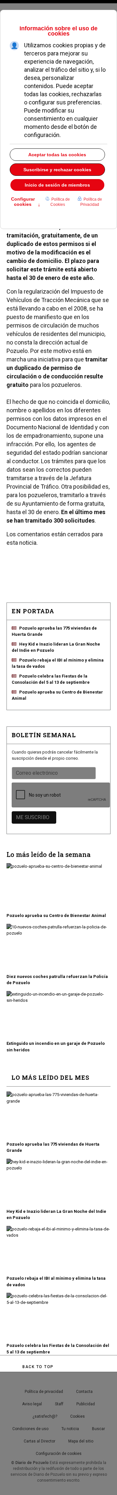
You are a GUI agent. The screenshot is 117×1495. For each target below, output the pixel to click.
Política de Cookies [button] (60, 202)
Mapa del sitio (80, 1441)
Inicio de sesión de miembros (57, 185)
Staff (59, 1404)
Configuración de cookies (59, 1453)
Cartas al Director (39, 1441)
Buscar (98, 1428)
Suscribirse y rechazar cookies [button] (57, 169)
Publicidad (85, 1404)
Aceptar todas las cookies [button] (57, 154)
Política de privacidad (44, 1391)
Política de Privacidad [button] (91, 202)
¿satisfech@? (44, 1416)
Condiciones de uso (30, 1428)
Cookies (77, 1416)
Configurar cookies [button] (25, 202)
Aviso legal (32, 1404)
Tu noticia (70, 1428)
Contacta (84, 1391)
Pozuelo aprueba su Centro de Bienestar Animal (56, 915)
